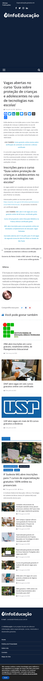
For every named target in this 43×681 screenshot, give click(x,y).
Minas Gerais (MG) (24, 466)
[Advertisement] (21, 44)
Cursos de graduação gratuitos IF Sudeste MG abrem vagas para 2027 (27, 565)
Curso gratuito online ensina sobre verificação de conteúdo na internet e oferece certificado (22, 144)
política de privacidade (30, 674)
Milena (20, 109)
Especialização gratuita (10, 466)
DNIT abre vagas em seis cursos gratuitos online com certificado (18, 385)
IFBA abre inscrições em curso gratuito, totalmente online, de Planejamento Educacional (18, 347)
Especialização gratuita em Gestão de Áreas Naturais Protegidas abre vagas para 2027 (27, 552)
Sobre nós (5, 648)
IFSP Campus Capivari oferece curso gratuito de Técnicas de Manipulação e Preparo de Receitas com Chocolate (26, 523)
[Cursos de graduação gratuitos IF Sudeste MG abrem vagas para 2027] (8, 566)
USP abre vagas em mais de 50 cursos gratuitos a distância (21, 422)
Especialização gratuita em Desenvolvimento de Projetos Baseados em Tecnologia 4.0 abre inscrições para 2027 (27, 538)
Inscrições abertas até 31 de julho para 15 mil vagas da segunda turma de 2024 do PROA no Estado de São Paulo (21, 238)
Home (4, 640)
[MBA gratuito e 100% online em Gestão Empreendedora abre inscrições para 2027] (8, 592)
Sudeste (17, 470)
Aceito (5, 677)
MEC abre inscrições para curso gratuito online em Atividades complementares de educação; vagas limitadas (21, 228)
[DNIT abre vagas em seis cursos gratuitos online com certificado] (21, 361)
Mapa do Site (6, 657)
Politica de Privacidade (9, 644)
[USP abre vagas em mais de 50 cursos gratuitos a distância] (21, 398)
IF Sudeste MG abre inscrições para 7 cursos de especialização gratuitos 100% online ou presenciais (21, 480)
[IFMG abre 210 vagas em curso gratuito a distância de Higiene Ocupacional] (8, 579)
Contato (4, 652)
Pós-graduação (8, 470)
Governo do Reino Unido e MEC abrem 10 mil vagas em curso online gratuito (20, 257)
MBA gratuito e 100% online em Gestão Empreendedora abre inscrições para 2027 (26, 591)
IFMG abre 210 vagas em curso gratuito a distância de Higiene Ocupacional (26, 578)
